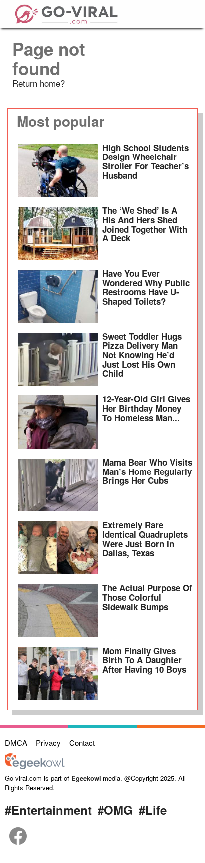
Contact (82, 742)
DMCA (16, 742)
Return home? (38, 83)
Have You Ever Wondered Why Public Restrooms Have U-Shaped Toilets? (146, 287)
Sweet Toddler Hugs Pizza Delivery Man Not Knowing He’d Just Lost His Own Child (142, 355)
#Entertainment (48, 809)
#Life (153, 809)
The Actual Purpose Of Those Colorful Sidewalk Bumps (147, 597)
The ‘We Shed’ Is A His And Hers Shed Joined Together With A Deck (144, 224)
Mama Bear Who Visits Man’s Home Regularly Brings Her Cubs (147, 471)
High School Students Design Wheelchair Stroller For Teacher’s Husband (145, 161)
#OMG (115, 809)
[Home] (66, 12)
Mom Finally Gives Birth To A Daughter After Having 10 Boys (144, 660)
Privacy (48, 742)
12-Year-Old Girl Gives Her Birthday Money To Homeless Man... (146, 408)
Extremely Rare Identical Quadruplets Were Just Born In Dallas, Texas (145, 538)
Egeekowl (86, 778)
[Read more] (57, 170)
